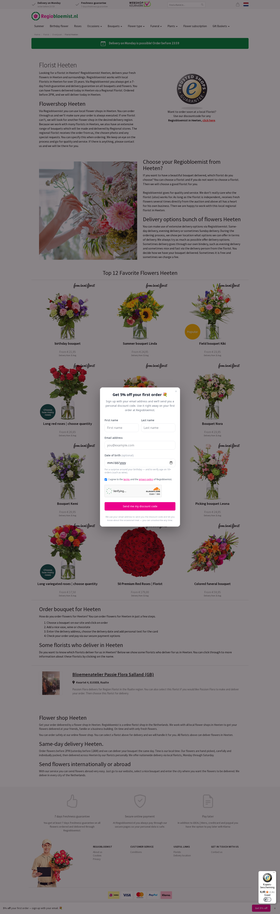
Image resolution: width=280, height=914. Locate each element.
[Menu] (274, 873)
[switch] (267, 899)
